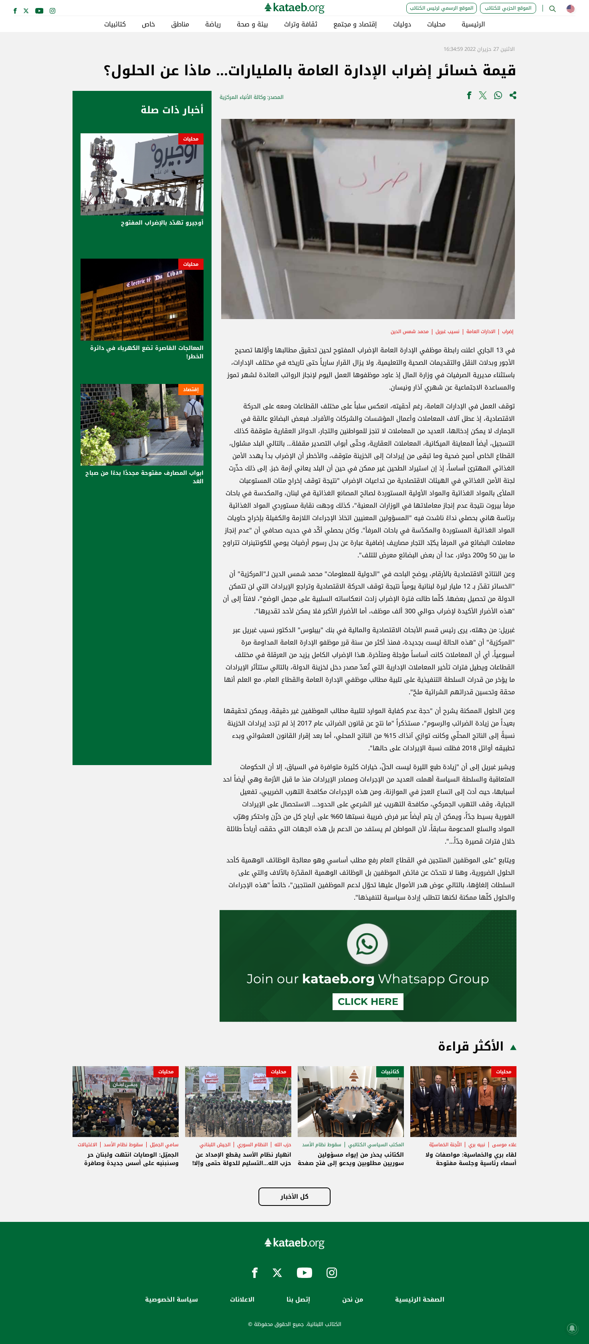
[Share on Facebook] (469, 97)
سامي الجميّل (164, 1144)
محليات (436, 24)
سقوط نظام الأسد (321, 1144)
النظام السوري (252, 1144)
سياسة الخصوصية (171, 1299)
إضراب (507, 331)
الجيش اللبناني (215, 1144)
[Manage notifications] (572, 1328)
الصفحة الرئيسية (419, 1299)
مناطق (180, 24)
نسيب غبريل (448, 331)
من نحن (352, 1299)
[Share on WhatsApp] (498, 97)
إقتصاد (191, 389)
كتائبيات (115, 24)
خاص (148, 24)
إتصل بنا (298, 1299)
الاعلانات (242, 1299)
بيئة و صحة (252, 24)
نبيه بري (476, 1144)
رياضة (213, 24)
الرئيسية (473, 24)
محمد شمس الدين (410, 331)
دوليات (402, 24)
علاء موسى (504, 1144)
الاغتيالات (87, 1144)
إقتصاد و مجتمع (355, 24)
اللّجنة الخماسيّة (445, 1144)
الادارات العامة (480, 331)
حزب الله (282, 1144)
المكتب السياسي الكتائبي (376, 1144)
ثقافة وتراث (300, 24)
